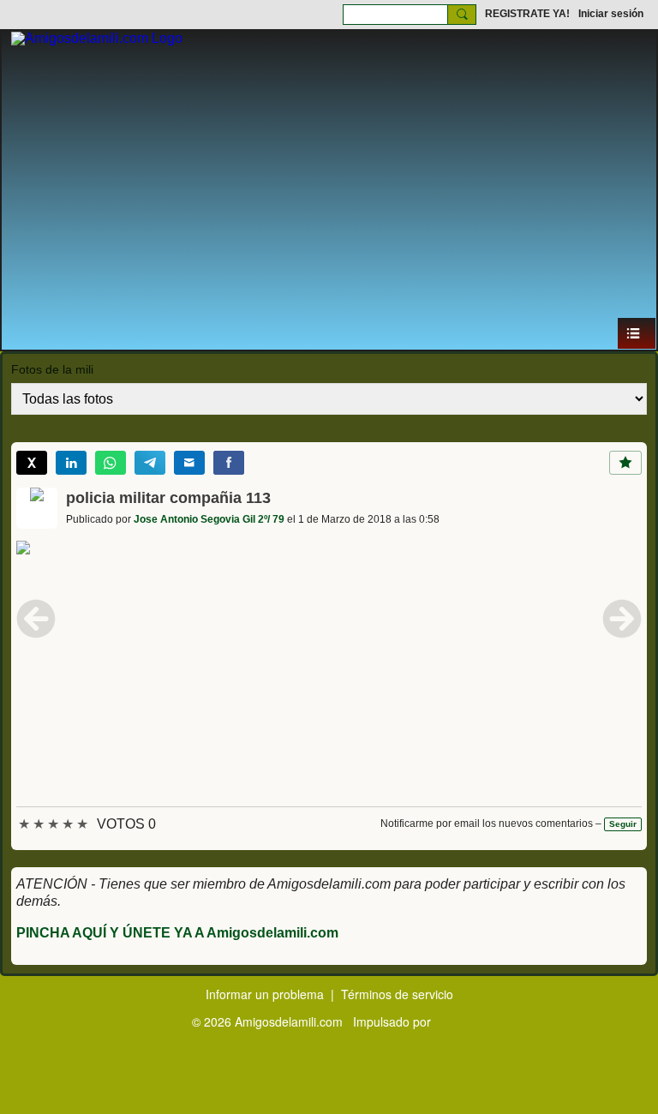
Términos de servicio (397, 994)
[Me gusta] (625, 463)
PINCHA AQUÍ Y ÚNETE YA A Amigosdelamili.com (177, 932)
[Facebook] (228, 463)
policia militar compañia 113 (168, 497)
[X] (31, 463)
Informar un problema (265, 994)
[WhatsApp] (110, 463)
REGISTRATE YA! (527, 14)
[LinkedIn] (71, 463)
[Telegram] (150, 463)
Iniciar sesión (610, 14)
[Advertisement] (329, 188)
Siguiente (622, 618)
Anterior (36, 618)
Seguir (623, 824)
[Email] (189, 463)
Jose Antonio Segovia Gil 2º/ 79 (209, 519)
